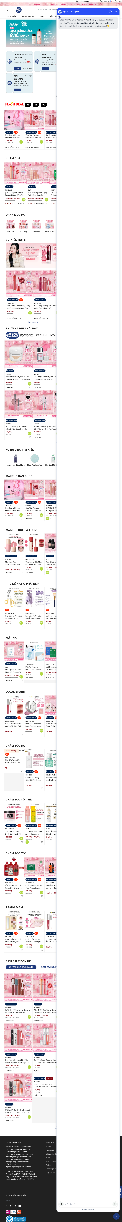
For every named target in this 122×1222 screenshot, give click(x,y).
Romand (8, 190)
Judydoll (9, 559)
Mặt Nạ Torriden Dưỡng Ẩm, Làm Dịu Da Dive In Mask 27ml (33, 669)
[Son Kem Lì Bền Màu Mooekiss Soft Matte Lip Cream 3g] (34, 543)
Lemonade (9, 721)
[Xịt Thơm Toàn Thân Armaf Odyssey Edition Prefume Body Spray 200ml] (34, 813)
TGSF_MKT (9, 505)
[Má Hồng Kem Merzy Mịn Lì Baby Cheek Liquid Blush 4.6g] (47, 354)
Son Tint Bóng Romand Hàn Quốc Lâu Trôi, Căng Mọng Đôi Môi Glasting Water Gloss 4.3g (46, 1062)
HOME (48, 1147)
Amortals (9, 613)
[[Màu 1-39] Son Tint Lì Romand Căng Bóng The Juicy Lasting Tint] (47, 987)
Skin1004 (29, 775)
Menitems (50, 883)
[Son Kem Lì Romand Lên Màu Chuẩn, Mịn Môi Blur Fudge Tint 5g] (18, 1037)
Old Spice (9, 883)
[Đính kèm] (61, 1204)
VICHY (53, 190)
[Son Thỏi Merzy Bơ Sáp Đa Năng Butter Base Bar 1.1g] (19, 404)
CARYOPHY (50, 664)
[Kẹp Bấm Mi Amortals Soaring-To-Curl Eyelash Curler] (14, 597)
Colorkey (9, 829)
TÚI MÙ (48, 1165)
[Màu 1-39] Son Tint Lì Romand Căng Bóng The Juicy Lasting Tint (14, 195)
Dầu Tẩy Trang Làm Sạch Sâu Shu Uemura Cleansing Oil (14, 762)
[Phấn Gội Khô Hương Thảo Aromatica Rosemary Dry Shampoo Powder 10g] (34, 867)
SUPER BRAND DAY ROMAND (21, 967)
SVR (29, 190)
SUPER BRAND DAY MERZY (52, 967)
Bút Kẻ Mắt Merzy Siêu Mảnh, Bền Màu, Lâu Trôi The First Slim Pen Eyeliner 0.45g (46, 429)
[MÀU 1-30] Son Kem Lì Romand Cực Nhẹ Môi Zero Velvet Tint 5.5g (17, 1012)
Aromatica (30, 883)
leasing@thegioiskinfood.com (17, 1162)
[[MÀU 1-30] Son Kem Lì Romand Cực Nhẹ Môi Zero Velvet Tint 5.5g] (18, 987)
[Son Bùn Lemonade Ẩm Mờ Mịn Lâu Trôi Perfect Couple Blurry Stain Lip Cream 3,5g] (14, 705)
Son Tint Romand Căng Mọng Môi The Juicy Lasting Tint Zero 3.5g (18, 308)
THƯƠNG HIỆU (51, 1169)
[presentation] (7, 33)
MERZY (8, 374)
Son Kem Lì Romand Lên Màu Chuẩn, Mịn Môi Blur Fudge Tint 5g (17, 1062)
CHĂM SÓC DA (28, 16)
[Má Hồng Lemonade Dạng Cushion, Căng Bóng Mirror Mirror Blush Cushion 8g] (34, 705)
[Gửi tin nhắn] (114, 1204)
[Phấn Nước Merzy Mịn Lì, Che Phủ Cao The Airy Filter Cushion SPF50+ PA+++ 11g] (19, 354)
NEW (42, 16)
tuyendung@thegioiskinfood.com (18, 1167)
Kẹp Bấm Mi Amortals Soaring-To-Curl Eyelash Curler (13, 618)
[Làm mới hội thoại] (110, 11)
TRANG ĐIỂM (11, 16)
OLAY (48, 829)
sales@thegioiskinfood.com (16, 1152)
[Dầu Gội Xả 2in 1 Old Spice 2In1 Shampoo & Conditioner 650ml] (14, 867)
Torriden (29, 664)
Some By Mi (50, 775)
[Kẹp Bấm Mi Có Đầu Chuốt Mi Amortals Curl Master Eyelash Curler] (34, 597)
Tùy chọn (120, 1192)
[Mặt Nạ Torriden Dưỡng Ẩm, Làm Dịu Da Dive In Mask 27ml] (34, 651)
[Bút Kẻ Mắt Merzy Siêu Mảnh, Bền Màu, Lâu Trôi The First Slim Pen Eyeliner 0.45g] (47, 404)
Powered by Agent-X (88, 1209)
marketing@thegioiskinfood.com (18, 1157)
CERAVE (29, 62)
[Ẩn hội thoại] (116, 11)
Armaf (28, 829)
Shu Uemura (10, 757)
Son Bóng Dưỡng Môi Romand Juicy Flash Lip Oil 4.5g (54, 137)
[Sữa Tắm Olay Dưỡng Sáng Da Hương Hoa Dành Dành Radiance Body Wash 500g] (55, 813)
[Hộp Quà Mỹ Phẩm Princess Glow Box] (14, 489)
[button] (34, 45)
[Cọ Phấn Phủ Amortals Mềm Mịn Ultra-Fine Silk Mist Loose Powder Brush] (55, 597)
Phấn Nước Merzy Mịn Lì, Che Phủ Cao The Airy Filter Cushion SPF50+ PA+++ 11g (18, 379)
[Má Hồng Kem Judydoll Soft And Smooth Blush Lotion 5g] (14, 543)
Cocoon (49, 721)
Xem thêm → (33, 322)
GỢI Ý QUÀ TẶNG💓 (53, 1161)
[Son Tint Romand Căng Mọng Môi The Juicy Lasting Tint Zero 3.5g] (34, 489)
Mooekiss (29, 559)
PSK (6, 667)
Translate (118, 1)
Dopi (48, 559)
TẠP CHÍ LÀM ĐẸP (52, 1172)
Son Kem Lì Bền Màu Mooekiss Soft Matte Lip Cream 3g (34, 564)
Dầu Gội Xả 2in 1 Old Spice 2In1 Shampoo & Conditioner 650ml (13, 888)
